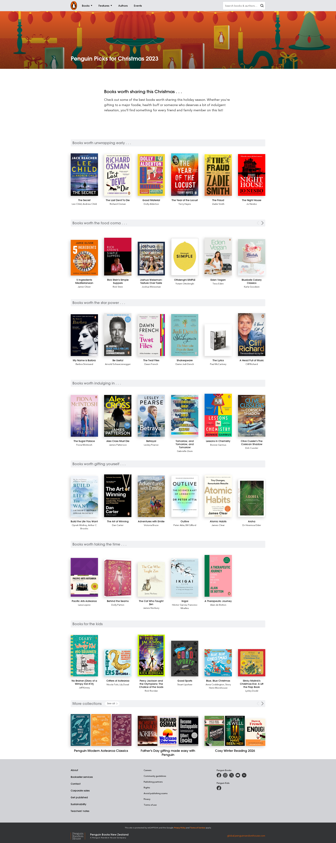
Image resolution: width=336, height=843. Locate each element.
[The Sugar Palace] (84, 416)
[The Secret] (84, 174)
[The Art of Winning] (117, 495)
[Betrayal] (151, 416)
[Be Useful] (117, 334)
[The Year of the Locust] (184, 174)
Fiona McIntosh (84, 444)
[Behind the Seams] (117, 578)
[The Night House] (251, 175)
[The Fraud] (218, 175)
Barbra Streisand (84, 364)
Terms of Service (197, 827)
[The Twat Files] (151, 335)
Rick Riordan (151, 690)
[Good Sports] (184, 658)
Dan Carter (118, 525)
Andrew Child (90, 203)
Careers (147, 770)
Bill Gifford (191, 525)
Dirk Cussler (251, 447)
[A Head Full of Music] (251, 334)
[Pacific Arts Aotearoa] (84, 577)
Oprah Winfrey (79, 525)
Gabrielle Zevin (185, 451)
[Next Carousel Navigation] (262, 223)
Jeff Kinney (84, 687)
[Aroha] (251, 498)
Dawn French (151, 364)
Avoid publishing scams (155, 793)
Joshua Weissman (151, 286)
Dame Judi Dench (185, 364)
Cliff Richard (252, 364)
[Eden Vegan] (218, 256)
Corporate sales (80, 790)
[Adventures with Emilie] (151, 496)
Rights (147, 787)
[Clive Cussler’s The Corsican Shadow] (251, 416)
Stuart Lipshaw (184, 684)
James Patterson (118, 444)
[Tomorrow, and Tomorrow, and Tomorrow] (184, 416)
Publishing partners (153, 781)
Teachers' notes (80, 811)
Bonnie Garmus (218, 444)
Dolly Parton (117, 604)
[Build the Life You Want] (84, 496)
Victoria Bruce (151, 525)
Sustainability (78, 804)
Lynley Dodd (251, 690)
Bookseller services (82, 777)
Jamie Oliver (84, 286)
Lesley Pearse (151, 444)
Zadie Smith (218, 203)
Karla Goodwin (252, 286)
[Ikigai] (184, 578)
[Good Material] (151, 175)
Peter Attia (178, 525)
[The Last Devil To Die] (117, 175)
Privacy (147, 799)
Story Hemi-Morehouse (220, 686)
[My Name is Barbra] (84, 335)
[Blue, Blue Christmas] (218, 662)
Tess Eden (218, 283)
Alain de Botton (218, 604)
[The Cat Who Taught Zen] (151, 579)
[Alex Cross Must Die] (117, 416)
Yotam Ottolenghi (185, 283)
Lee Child (77, 203)
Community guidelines (155, 775)
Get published (79, 797)
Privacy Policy (180, 827)
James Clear (218, 525)
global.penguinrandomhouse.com (246, 835)
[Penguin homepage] (74, 5)
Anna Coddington (215, 684)
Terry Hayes (184, 203)
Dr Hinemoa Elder (251, 525)
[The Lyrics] (218, 340)
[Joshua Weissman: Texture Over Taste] (151, 258)
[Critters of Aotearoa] (117, 662)
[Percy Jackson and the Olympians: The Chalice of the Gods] (151, 655)
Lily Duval (124, 684)
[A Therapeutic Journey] (218, 576)
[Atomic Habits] (218, 496)
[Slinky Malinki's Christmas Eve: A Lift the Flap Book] (251, 662)
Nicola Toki (112, 684)
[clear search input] (262, 6)
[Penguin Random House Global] (80, 836)
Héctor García (179, 604)
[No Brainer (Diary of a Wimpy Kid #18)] (84, 655)
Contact (75, 783)
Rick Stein (118, 286)
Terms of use (150, 804)
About (74, 770)
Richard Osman (118, 203)
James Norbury (151, 607)
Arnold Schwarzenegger (118, 364)
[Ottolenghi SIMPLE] (184, 256)
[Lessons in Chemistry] (218, 415)
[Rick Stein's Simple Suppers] (117, 256)
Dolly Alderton (151, 203)
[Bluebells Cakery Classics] (251, 257)
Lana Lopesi (84, 604)
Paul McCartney (218, 364)
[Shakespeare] (184, 335)
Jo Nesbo (251, 203)
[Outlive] (184, 496)
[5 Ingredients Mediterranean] (84, 257)
